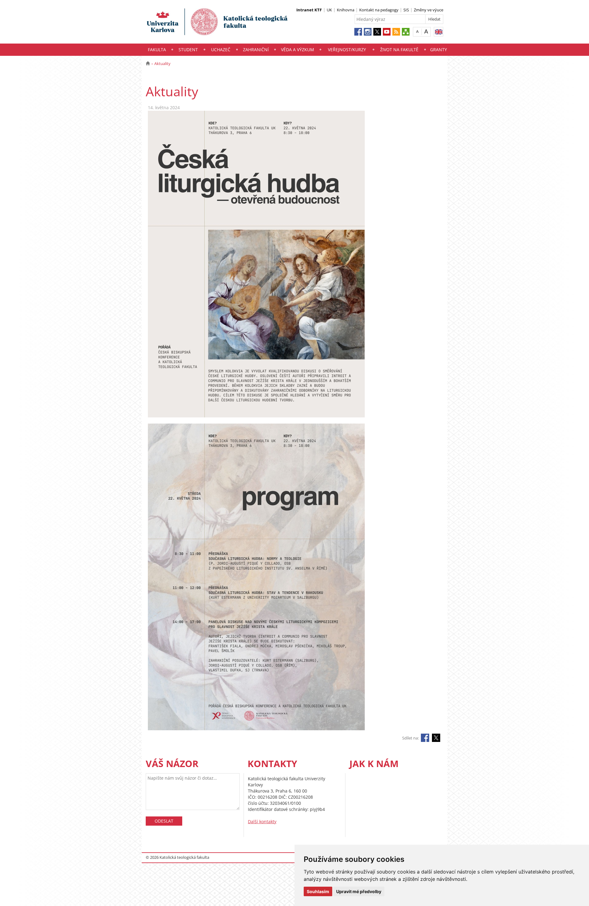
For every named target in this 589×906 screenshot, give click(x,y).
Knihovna (345, 10)
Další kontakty (262, 821)
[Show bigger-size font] (426, 31)
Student (188, 49)
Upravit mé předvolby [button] (358, 891)
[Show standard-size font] (417, 31)
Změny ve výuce (428, 10)
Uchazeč (220, 49)
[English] (438, 31)
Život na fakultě (399, 49)
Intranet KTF (309, 10)
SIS (406, 10)
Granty (438, 49)
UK (329, 10)
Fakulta (157, 49)
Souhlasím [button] (318, 891)
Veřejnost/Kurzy (347, 49)
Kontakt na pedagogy (378, 10)
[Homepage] (148, 63)
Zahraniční (256, 49)
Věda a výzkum (297, 49)
